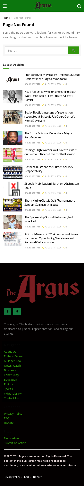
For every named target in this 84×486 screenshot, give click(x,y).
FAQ (7, 418)
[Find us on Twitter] (17, 311)
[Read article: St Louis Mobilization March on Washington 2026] (12, 189)
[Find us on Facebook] (7, 311)
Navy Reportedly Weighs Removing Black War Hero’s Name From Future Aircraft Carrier (50, 95)
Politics (8, 384)
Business (10, 370)
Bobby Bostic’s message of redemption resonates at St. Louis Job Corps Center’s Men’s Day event (49, 116)
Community (11, 375)
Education (10, 379)
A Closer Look (13, 361)
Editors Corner (14, 356)
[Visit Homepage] (42, 6)
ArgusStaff (33, 84)
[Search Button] (79, 6)
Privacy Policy (13, 413)
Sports (8, 389)
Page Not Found (22, 17)
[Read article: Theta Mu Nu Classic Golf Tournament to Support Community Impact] (12, 205)
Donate (9, 423)
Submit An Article (15, 443)
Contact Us (11, 398)
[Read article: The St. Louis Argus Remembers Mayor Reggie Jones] (12, 138)
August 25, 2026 (53, 84)
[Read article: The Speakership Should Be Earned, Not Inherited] (12, 222)
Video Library (13, 393)
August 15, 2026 (53, 247)
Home (6, 17)
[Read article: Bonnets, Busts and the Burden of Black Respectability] (12, 172)
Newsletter (11, 438)
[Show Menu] (5, 6)
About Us (10, 351)
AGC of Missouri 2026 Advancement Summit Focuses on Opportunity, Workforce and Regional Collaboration (52, 238)
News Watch (12, 365)
